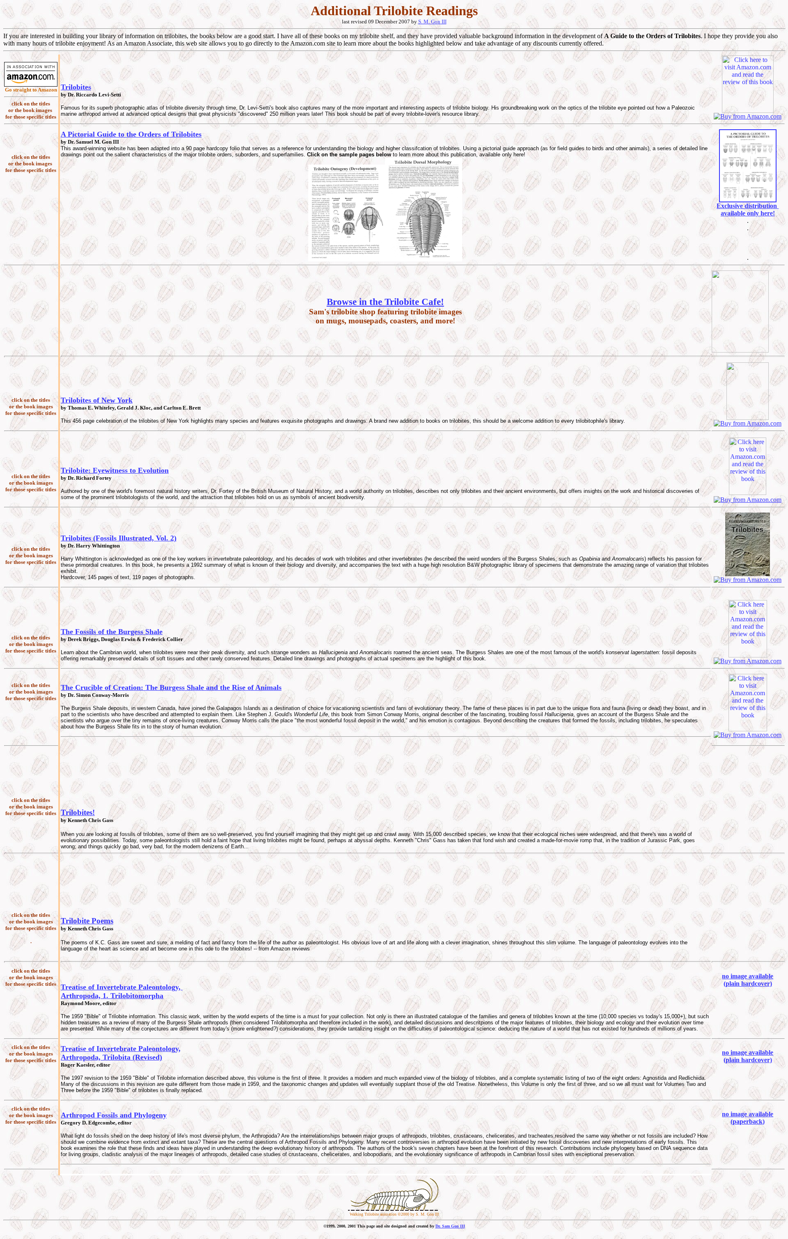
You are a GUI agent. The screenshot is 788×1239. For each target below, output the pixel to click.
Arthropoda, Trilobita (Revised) (111, 1057)
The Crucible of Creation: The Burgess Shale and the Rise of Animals (171, 687)
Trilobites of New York (97, 400)
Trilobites (76, 87)
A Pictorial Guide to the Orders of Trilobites (131, 134)
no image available (747, 976)
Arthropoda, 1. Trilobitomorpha (112, 996)
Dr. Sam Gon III (450, 1226)
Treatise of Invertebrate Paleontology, (122, 987)
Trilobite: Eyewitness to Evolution (115, 470)
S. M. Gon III (432, 21)
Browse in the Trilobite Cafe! (385, 301)
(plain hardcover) (748, 983)
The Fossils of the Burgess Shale (112, 632)
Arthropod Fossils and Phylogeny (114, 1115)
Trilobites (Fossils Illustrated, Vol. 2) (118, 538)
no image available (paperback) (747, 1118)
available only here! (748, 213)
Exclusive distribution (748, 205)
